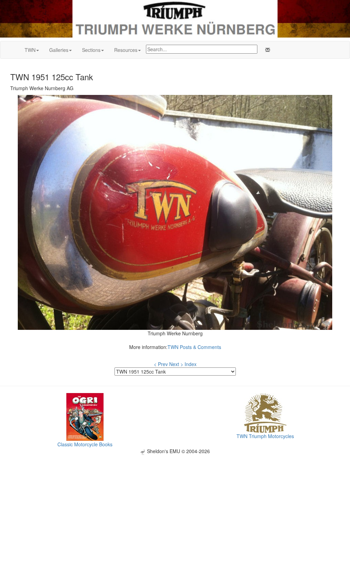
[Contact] (266, 49)
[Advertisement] (175, 502)
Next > (176, 364)
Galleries (58, 49)
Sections (91, 49)
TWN (30, 49)
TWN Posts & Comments (194, 347)
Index (191, 364)
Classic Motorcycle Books (84, 444)
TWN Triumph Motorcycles (265, 436)
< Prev (161, 364)
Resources (125, 49)
